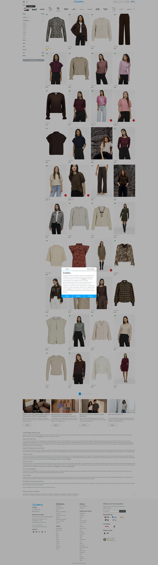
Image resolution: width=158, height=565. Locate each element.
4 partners (84, 278)
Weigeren (78, 296)
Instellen (67, 296)
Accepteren (90, 296)
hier (69, 289)
